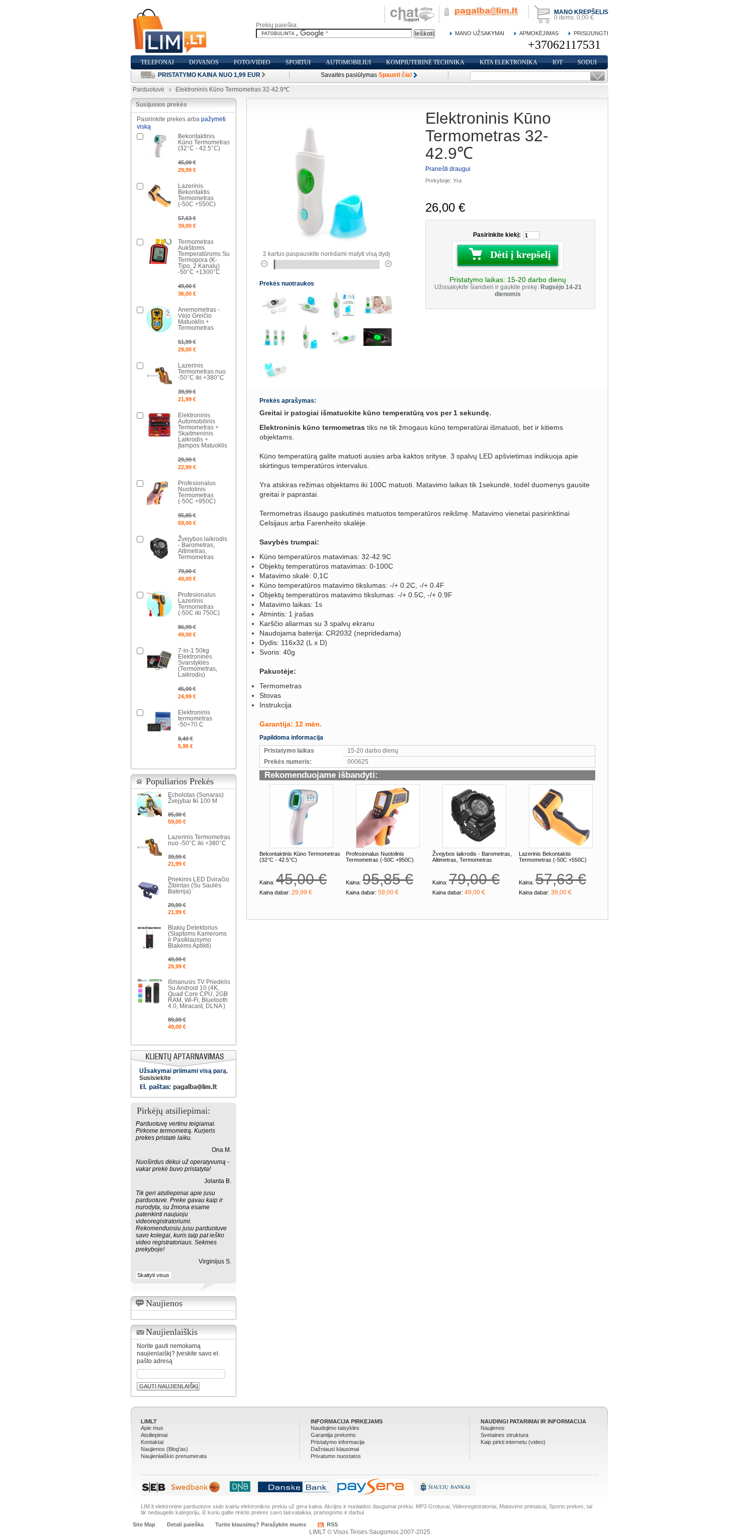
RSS (332, 1524)
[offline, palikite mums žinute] (412, 8)
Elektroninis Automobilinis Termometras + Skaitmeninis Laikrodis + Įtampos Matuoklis (202, 430)
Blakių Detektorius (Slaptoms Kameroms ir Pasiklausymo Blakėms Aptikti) (197, 936)
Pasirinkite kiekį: (497, 234)
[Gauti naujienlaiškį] (597, 76)
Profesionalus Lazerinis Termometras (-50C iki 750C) (199, 603)
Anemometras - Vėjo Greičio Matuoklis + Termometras (199, 318)
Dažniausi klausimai (335, 1449)
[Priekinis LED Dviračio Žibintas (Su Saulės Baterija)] (149, 888)
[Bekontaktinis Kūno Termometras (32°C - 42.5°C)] (301, 816)
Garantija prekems (333, 1435)
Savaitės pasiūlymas (366, 74)
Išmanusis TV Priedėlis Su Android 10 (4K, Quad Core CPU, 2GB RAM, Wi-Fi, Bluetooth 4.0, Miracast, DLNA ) (199, 994)
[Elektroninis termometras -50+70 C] (159, 722)
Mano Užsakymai (479, 33)
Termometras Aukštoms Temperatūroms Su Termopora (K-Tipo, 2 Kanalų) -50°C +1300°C (204, 257)
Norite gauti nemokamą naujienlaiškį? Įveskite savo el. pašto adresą (178, 1353)
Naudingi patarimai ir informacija (533, 1421)
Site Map (144, 1524)
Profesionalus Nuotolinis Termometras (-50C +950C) (380, 857)
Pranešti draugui (448, 168)
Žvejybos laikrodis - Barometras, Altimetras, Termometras (472, 857)
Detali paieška (185, 1524)
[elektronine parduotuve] (170, 31)
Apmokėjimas (539, 33)
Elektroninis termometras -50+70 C (195, 718)
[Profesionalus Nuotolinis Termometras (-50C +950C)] (388, 816)
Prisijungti (591, 33)
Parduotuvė (148, 89)
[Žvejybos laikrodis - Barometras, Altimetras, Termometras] (474, 816)
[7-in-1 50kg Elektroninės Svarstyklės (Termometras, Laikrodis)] (159, 660)
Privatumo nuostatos (336, 1456)
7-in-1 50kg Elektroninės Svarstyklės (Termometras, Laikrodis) (197, 662)
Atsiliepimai (154, 1435)
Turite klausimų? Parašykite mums (260, 1524)
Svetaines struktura (504, 1435)
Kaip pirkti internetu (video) (513, 1442)
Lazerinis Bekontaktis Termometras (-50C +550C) (553, 857)
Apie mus (152, 1428)
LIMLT (149, 1421)
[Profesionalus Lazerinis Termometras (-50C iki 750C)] (159, 604)
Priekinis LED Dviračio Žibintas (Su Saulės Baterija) (198, 885)
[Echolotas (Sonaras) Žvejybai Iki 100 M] (149, 804)
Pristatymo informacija (337, 1442)
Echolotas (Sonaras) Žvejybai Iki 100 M (196, 797)
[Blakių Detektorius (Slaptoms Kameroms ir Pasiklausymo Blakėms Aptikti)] (149, 937)
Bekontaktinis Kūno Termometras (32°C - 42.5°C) (204, 142)
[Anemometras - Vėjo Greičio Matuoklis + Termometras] (159, 319)
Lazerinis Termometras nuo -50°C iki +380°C (202, 371)
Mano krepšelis (581, 12)
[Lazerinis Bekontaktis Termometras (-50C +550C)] (561, 816)
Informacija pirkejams (347, 1421)
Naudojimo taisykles (335, 1428)
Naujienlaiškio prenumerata (174, 1456)
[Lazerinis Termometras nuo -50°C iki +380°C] (159, 375)
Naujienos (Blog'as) (164, 1449)
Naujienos (493, 1428)
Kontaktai (152, 1442)
